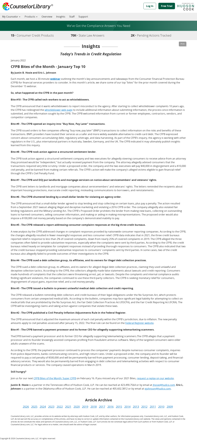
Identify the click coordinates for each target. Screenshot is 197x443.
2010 (161, 406)
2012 (144, 406)
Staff (71, 16)
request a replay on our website (155, 378)
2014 (127, 406)
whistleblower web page (58, 110)
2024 (43, 406)
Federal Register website (139, 323)
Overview (47, 16)
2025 (34, 406)
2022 (60, 406)
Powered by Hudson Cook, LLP (187, 6)
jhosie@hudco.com (164, 385)
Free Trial (166, 6)
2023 (51, 406)
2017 (102, 406)
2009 (170, 406)
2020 (77, 406)
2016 (110, 406)
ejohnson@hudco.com (158, 388)
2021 (68, 406)
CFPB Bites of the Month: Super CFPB (55, 378)
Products (30, 16)
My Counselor (10, 16)
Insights (60, 16)
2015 (119, 406)
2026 (26, 406)
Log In (149, 6)
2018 (93, 406)
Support (83, 16)
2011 (153, 406)
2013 (136, 406)
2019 (85, 406)
